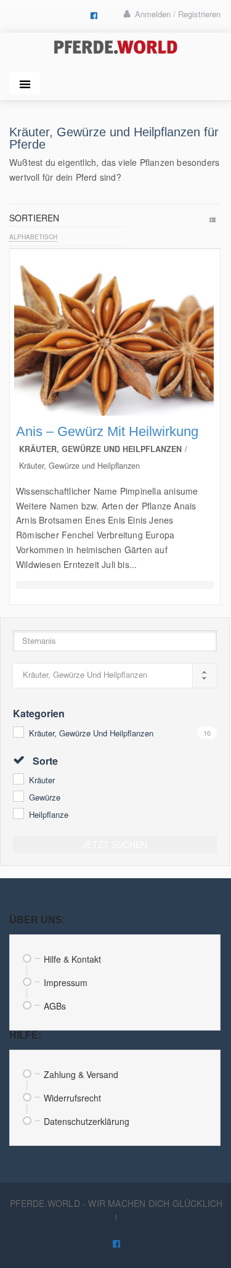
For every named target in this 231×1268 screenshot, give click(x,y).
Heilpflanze (48, 814)
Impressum (65, 982)
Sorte (44, 761)
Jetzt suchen (115, 844)
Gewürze (44, 797)
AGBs (55, 1005)
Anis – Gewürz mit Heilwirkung (107, 431)
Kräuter (42, 780)
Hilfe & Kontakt (72, 959)
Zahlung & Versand (81, 1074)
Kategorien (39, 713)
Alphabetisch (33, 237)
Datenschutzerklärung (86, 1121)
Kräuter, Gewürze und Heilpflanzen (91, 733)
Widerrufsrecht (72, 1097)
